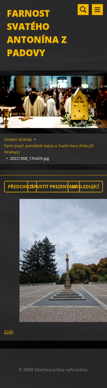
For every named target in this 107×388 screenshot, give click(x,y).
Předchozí (20, 187)
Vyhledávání (83, 9)
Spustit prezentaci (53, 187)
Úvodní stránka (18, 139)
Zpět (8, 332)
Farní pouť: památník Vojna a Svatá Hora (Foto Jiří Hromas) (49, 149)
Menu (97, 9)
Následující (85, 187)
